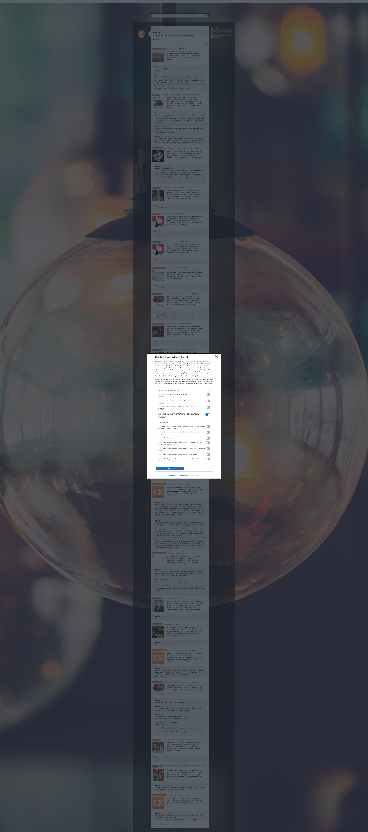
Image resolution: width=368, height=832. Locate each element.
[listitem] (184, 390)
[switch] (207, 394)
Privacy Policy (195, 475)
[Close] (217, 357)
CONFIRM (170, 468)
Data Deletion (173, 475)
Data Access (184, 475)
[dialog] (184, 416)
